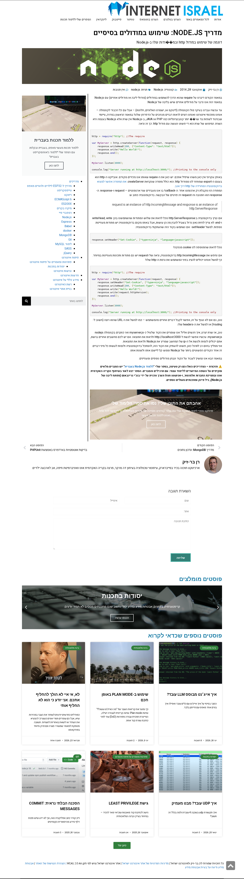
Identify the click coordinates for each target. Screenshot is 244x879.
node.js (135, 90)
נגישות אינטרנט (63, 271)
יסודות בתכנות (56, 266)
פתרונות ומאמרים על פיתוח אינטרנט (51, 262)
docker (67, 231)
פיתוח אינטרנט (70, 257)
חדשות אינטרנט (69, 275)
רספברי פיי (65, 213)
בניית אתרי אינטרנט (61, 289)
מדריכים (74, 181)
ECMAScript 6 (63, 199)
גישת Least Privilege (128, 803)
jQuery (68, 253)
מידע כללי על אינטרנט (66, 280)
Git (70, 240)
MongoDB (65, 235)
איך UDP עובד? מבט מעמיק (194, 803)
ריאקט (68, 195)
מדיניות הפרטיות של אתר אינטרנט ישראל (145, 863)
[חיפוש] (26, 301)
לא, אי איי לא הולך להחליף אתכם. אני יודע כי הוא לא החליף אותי (58, 700)
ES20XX (66, 204)
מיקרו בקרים (64, 208)
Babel (68, 226)
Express (66, 222)
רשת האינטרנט (63, 284)
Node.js (158, 90)
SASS (68, 248)
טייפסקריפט (64, 190)
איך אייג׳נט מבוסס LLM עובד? (192, 694)
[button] (218, 607)
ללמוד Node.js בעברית (139, 366)
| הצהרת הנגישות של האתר (51, 863)
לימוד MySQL (63, 244)
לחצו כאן (54, 165)
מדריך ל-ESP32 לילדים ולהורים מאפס (49, 186)
